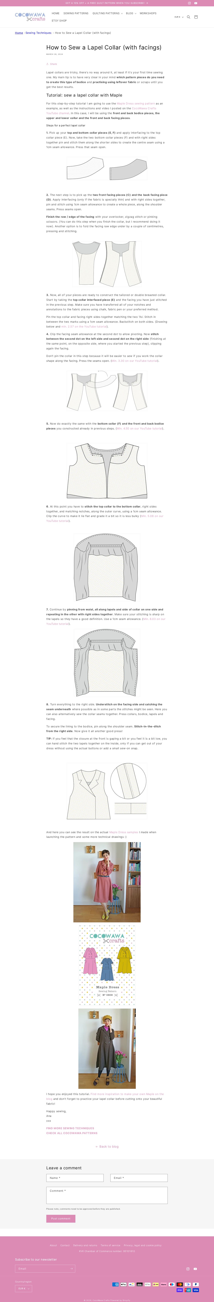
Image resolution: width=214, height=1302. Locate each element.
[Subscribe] (71, 1269)
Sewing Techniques (38, 32)
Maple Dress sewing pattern (136, 103)
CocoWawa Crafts (101, 1300)
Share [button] (53, 63)
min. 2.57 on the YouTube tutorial (84, 326)
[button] (107, 13)
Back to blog (109, 1146)
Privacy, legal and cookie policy (143, 1245)
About (53, 1245)
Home (19, 32)
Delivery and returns (85, 1245)
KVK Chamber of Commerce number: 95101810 (107, 1251)
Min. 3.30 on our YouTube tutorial (134, 360)
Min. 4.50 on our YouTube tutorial (139, 428)
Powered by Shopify (120, 1300)
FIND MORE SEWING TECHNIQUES (70, 1128)
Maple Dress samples (123, 832)
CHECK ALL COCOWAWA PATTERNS (71, 1133)
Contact (65, 1245)
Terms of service (110, 1245)
